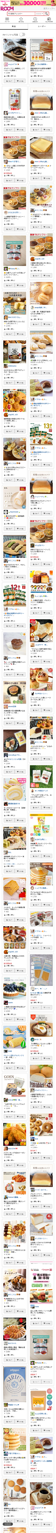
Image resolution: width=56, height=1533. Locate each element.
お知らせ (35, 19)
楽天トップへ (49, 8)
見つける (21, 19)
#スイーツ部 (8, 1055)
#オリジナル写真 (15, 759)
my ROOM (49, 19)
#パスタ (33, 993)
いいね (21, 81)
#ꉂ (41, 937)
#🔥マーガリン (36, 935)
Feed (7, 19)
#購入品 (40, 993)
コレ (9, 81)
